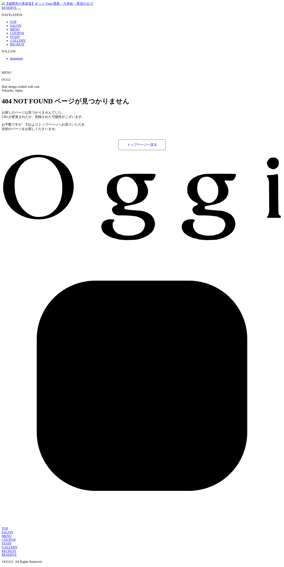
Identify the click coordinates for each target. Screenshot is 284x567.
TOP (13, 22)
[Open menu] (19, 9)
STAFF (15, 37)
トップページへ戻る (142, 144)
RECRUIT (17, 44)
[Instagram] (142, 525)
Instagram (16, 58)
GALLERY (18, 40)
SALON (15, 25)
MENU (15, 29)
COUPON (17, 33)
